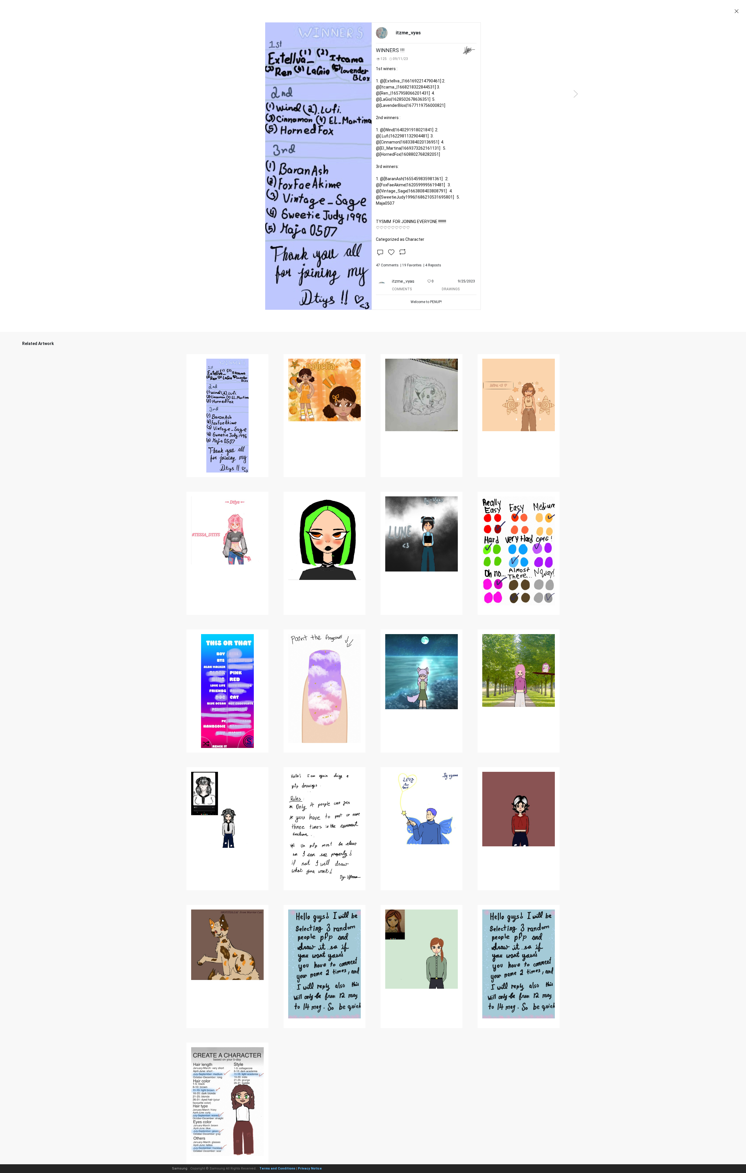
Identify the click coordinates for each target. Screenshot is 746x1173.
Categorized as (400, 239)
